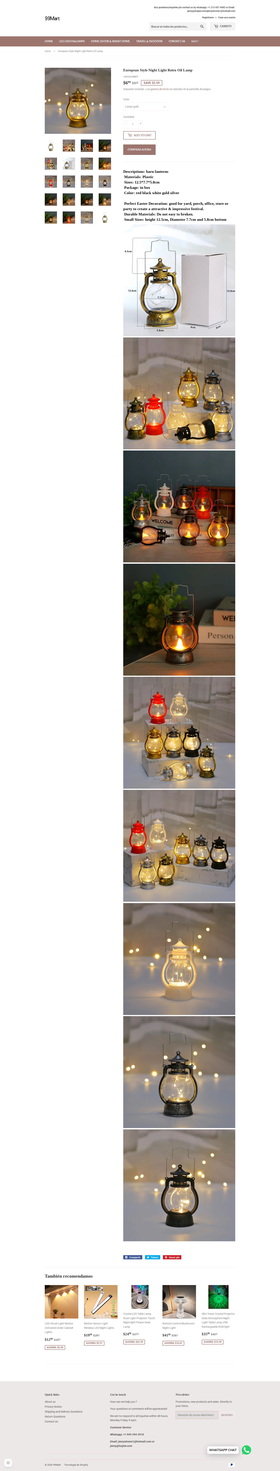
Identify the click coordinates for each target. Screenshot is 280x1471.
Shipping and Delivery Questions (63, 1411)
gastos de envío (159, 89)
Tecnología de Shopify (76, 1464)
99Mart (57, 1464)
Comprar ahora (139, 149)
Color (126, 99)
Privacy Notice (53, 1406)
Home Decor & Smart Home (110, 41)
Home (49, 41)
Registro (227, 1415)
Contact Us (177, 41)
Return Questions (55, 1416)
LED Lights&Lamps (72, 41)
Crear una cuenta (226, 17)
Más (194, 41)
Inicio (48, 51)
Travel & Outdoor (149, 41)
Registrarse (208, 17)
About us (50, 1401)
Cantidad (128, 116)
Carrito (225, 26)
